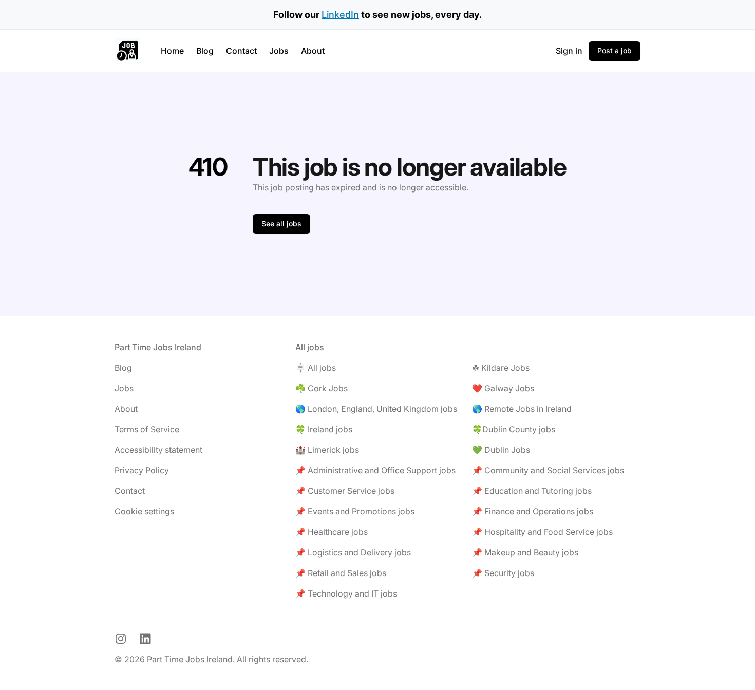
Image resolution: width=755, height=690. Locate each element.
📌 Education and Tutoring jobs (532, 491)
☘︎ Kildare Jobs (501, 367)
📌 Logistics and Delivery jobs (353, 552)
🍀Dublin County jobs (513, 429)
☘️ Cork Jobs (321, 388)
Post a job (614, 50)
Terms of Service (147, 429)
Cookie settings (144, 511)
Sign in (569, 51)
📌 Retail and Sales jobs (340, 573)
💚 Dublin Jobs (501, 450)
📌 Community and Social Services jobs (548, 470)
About (313, 51)
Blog (205, 51)
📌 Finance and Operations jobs (532, 511)
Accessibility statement (158, 450)
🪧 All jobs (315, 367)
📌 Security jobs (503, 573)
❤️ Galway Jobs (503, 388)
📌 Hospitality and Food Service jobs (542, 532)
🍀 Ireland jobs (323, 429)
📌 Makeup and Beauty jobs (525, 552)
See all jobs (281, 223)
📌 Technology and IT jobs (346, 593)
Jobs (279, 51)
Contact (241, 51)
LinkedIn (340, 14)
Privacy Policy (142, 470)
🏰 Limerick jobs (327, 450)
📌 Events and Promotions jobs (354, 511)
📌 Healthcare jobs (331, 532)
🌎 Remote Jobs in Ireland (522, 409)
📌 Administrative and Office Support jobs (375, 470)
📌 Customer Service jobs (344, 491)
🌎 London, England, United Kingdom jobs (376, 409)
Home (172, 51)
